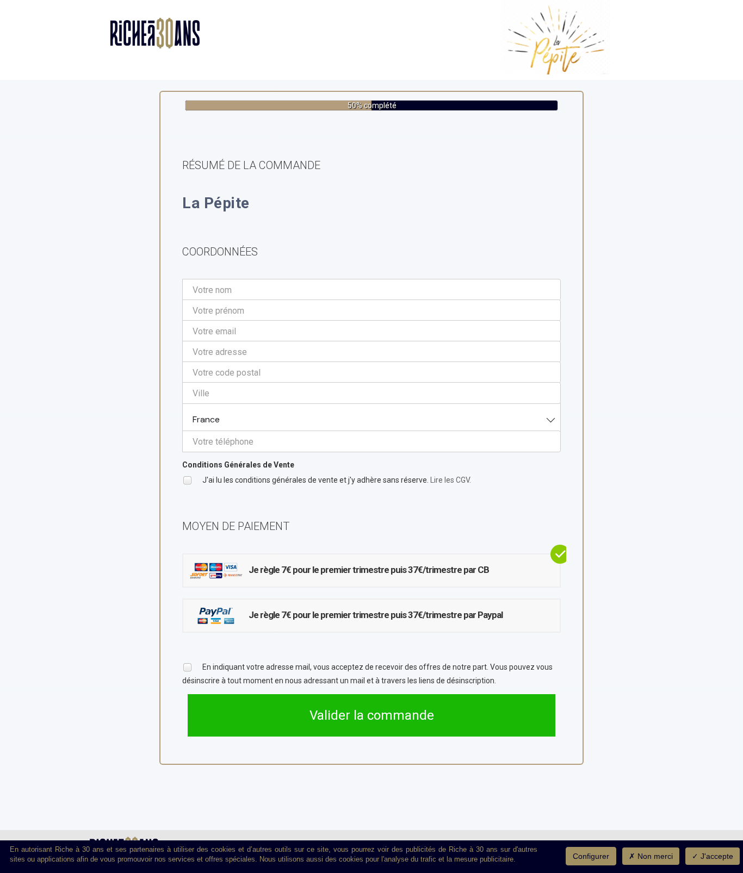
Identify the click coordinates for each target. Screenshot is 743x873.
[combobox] (371, 417)
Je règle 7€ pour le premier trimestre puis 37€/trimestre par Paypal (376, 614)
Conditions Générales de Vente (238, 464)
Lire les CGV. (450, 480)
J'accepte (715, 856)
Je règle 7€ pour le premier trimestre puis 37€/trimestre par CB (369, 569)
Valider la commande (371, 715)
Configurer (591, 856)
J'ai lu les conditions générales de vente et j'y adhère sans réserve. (336, 480)
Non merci (654, 856)
